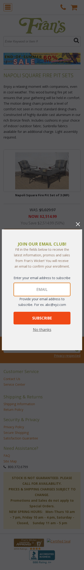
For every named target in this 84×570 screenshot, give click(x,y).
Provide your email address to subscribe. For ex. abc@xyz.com (42, 302)
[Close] (78, 224)
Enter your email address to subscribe (42, 278)
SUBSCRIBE (42, 318)
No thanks (42, 329)
